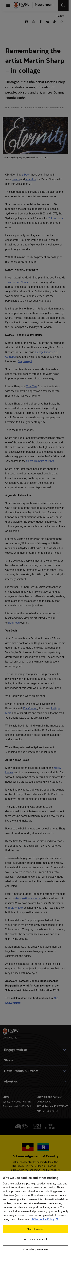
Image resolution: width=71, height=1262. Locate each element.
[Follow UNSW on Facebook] (40, 21)
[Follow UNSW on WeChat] (47, 21)
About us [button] (11, 1081)
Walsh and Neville (18, 282)
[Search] (63, 5)
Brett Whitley (15, 907)
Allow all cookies (35, 1229)
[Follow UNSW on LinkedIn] (26, 21)
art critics (30, 179)
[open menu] (8, 5)
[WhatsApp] (61, 21)
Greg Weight (25, 361)
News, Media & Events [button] (21, 1071)
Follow (60, 15)
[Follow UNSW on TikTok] (54, 21)
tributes (26, 174)
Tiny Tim (31, 386)
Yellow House (56, 218)
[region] (35, 1216)
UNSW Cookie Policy (45, 1219)
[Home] (21, 5)
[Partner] (43, 5)
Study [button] (8, 1060)
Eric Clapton (30, 708)
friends (16, 179)
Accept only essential (35, 1239)
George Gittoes (44, 352)
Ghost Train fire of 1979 (40, 461)
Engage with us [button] (16, 1050)
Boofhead (14, 622)
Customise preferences (35, 1249)
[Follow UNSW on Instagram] (33, 21)
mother (37, 898)
